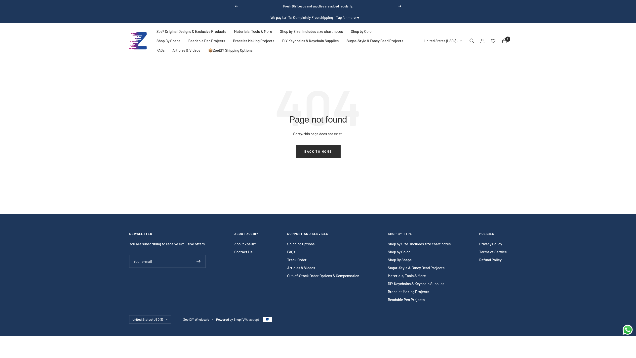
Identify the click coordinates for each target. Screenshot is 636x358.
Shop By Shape (168, 41)
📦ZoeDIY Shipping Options (230, 50)
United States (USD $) (440, 41)
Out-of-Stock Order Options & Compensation (323, 275)
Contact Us (243, 252)
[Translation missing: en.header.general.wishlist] (493, 41)
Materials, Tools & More (253, 31)
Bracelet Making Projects (253, 41)
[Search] (472, 41)
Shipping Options (301, 244)
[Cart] (504, 41)
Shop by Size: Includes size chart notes (311, 31)
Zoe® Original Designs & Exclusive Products (191, 31)
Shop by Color (362, 31)
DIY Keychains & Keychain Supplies (310, 41)
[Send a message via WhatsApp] (628, 330)
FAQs (160, 50)
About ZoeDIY (245, 244)
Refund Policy (490, 260)
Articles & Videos (186, 50)
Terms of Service (493, 252)
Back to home (318, 151)
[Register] (199, 261)
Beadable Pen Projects (206, 41)
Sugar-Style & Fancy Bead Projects (375, 41)
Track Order (297, 260)
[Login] (482, 41)
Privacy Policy (490, 244)
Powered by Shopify (230, 319)
